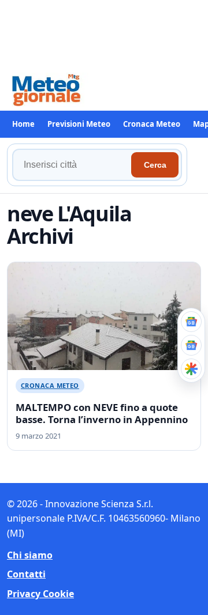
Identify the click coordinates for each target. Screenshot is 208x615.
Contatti (26, 574)
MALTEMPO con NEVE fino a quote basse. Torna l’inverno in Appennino (102, 413)
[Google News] (191, 345)
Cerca (155, 164)
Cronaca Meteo (151, 124)
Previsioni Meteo (78, 124)
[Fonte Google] (191, 321)
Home (23, 124)
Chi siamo (30, 555)
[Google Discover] (191, 369)
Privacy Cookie (40, 593)
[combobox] (73, 165)
